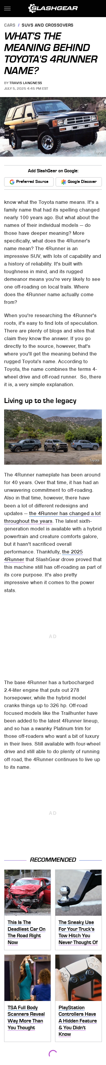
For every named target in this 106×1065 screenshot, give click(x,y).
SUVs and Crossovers (48, 25)
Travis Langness (25, 83)
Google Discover (82, 181)
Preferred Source (32, 181)
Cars (9, 25)
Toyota (98, 152)
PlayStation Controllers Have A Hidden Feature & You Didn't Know (78, 1021)
